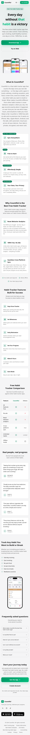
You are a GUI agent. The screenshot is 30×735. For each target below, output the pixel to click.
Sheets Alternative (21, 725)
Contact (10, 732)
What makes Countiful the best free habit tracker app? (12, 628)
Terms (20, 732)
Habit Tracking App (9, 725)
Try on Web (15, 49)
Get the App (14, 680)
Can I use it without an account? (11, 645)
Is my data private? (8, 650)
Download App (14, 43)
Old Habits (21, 727)
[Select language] (17, 2)
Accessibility (24, 730)
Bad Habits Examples (11, 727)
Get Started (24, 2)
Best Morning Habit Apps (9, 730)
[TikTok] (10, 708)
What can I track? (7, 655)
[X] (2, 708)
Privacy (15, 732)
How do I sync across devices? (11, 640)
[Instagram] (6, 708)
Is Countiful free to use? (9, 634)
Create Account (15, 686)
